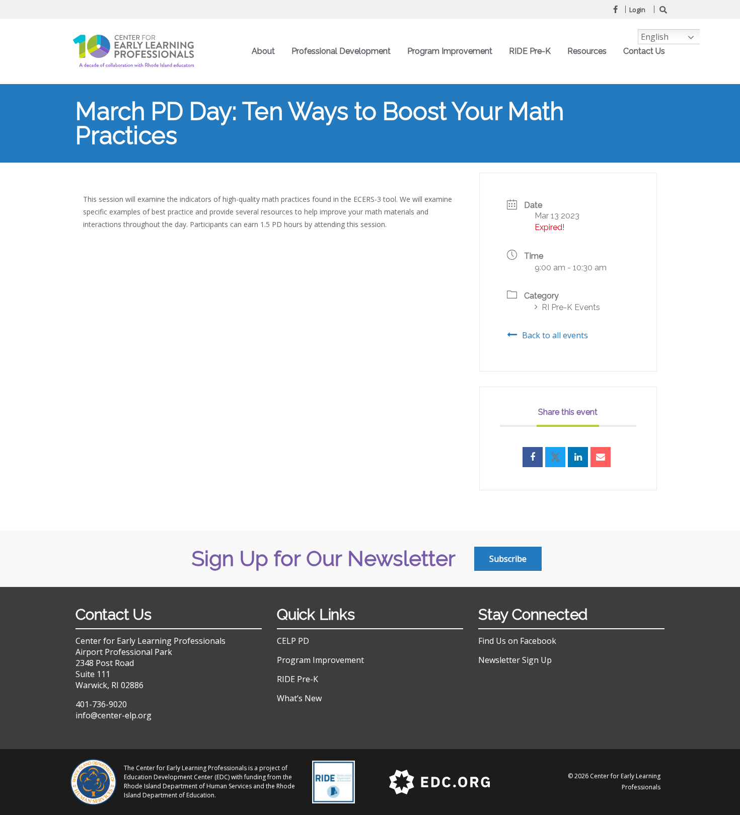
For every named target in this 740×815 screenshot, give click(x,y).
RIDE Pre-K (297, 679)
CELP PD (293, 640)
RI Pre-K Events (571, 307)
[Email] (600, 457)
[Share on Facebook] (533, 457)
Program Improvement (320, 659)
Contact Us (644, 51)
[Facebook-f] (615, 9)
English (655, 36)
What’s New (299, 698)
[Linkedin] (578, 457)
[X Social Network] (555, 457)
